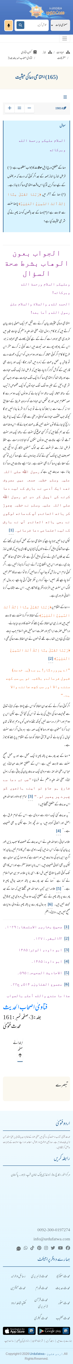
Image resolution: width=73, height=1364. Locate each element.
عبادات (60, 53)
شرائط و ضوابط (37, 1341)
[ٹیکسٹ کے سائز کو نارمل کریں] (19, 108)
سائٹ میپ (9, 1341)
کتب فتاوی (26, 53)
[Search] (20, 25)
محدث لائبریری (39, 1276)
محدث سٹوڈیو (63, 1276)
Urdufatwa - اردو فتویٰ (46, 1354)
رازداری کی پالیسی (23, 1341)
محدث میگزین (18, 1288)
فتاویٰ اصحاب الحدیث (25, 1008)
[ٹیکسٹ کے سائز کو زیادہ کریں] (9, 108)
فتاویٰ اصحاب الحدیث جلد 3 (20, 58)
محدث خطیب (63, 1318)
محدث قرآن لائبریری (41, 1303)
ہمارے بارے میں (64, 1341)
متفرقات (61, 58)
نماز (44, 53)
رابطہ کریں (50, 1341)
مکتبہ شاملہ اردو (18, 1303)
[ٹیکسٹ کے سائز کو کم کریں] (29, 108)
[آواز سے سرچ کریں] (8, 25)
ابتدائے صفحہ (20, 1046)
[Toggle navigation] (64, 38)
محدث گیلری (41, 1318)
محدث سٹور (64, 1303)
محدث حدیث (62, 1288)
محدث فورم (41, 1288)
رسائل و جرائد (18, 1276)
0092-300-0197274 (53, 1230)
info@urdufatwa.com (51, 1239)
